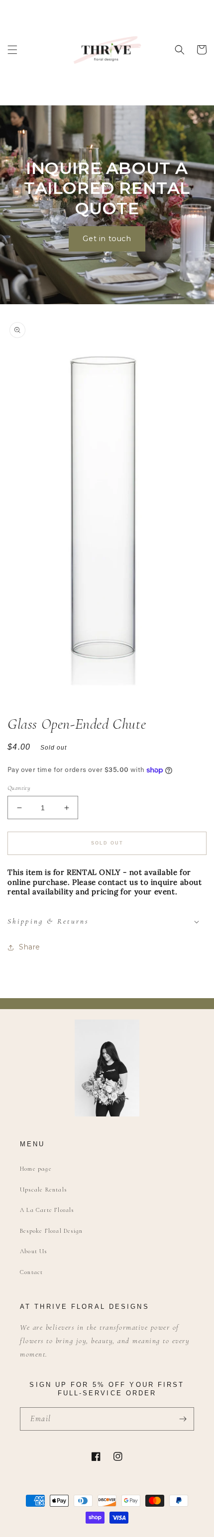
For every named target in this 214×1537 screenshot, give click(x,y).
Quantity (18, 788)
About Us (33, 1251)
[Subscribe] (183, 1419)
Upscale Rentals (43, 1189)
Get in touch (107, 238)
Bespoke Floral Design (51, 1230)
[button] (12, 50)
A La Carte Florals (47, 1209)
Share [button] (29, 946)
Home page (36, 1168)
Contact (31, 1272)
